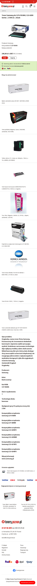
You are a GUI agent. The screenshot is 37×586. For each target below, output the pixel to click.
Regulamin (5, 548)
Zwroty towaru (6, 555)
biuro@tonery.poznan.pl (8, 538)
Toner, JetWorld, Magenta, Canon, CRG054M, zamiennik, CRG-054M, (13, 130)
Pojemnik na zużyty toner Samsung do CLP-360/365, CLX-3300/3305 (15, 245)
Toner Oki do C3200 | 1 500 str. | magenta (13, 301)
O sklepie (4, 545)
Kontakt (4, 550)
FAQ (3, 552)
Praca (21, 545)
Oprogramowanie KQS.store (13, 581)
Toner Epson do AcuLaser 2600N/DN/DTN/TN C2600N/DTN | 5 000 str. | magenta (13, 188)
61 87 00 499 (6, 2)
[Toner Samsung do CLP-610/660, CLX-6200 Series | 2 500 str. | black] (18, 31)
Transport (23, 552)
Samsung (10, 43)
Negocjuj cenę (24, 550)
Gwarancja (23, 548)
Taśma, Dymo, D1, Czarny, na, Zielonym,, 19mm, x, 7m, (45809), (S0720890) (15, 159)
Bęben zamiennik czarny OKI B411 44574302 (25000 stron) (15, 102)
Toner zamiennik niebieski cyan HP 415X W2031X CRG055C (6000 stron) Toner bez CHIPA (14, 329)
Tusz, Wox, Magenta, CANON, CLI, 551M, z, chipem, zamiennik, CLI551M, (15, 216)
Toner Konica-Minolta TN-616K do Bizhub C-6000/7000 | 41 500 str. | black (13, 273)
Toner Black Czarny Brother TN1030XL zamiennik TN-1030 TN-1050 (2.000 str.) (9, 506)
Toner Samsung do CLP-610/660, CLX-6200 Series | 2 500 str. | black (21, 472)
